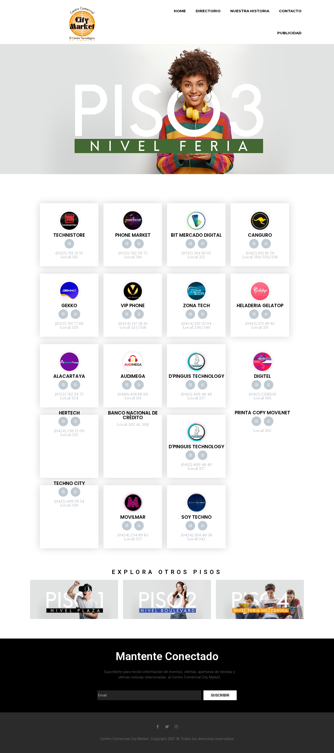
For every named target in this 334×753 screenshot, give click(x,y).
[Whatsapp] (139, 243)
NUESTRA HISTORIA (249, 11)
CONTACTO (290, 11)
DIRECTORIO (208, 11)
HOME (180, 11)
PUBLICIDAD (289, 33)
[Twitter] (167, 727)
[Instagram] (69, 243)
